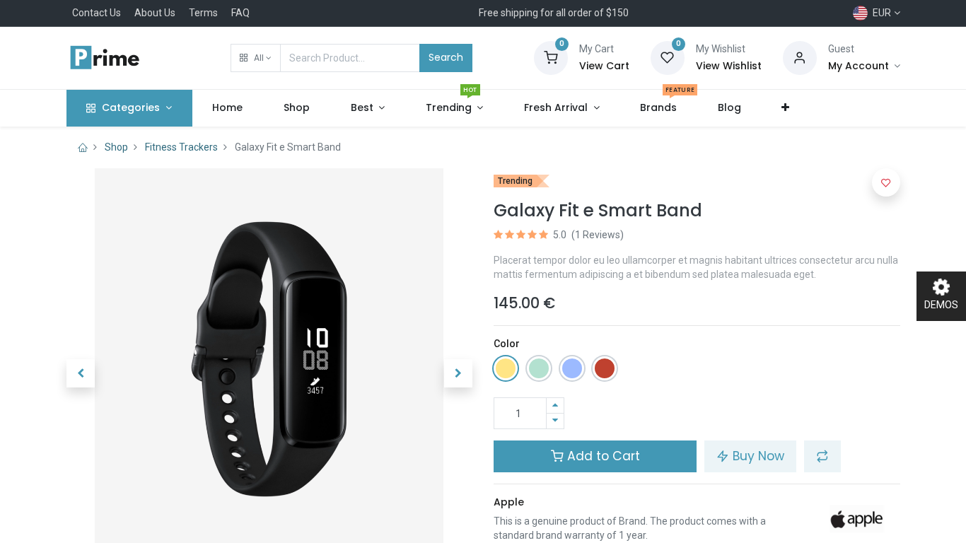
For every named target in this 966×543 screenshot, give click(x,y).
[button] (256, 58)
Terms (203, 12)
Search (446, 57)
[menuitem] (228, 108)
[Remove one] (555, 421)
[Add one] (555, 405)
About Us (154, 12)
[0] (551, 57)
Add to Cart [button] (602, 456)
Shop (116, 147)
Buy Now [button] (756, 456)
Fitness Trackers (181, 147)
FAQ (240, 12)
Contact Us (96, 12)
